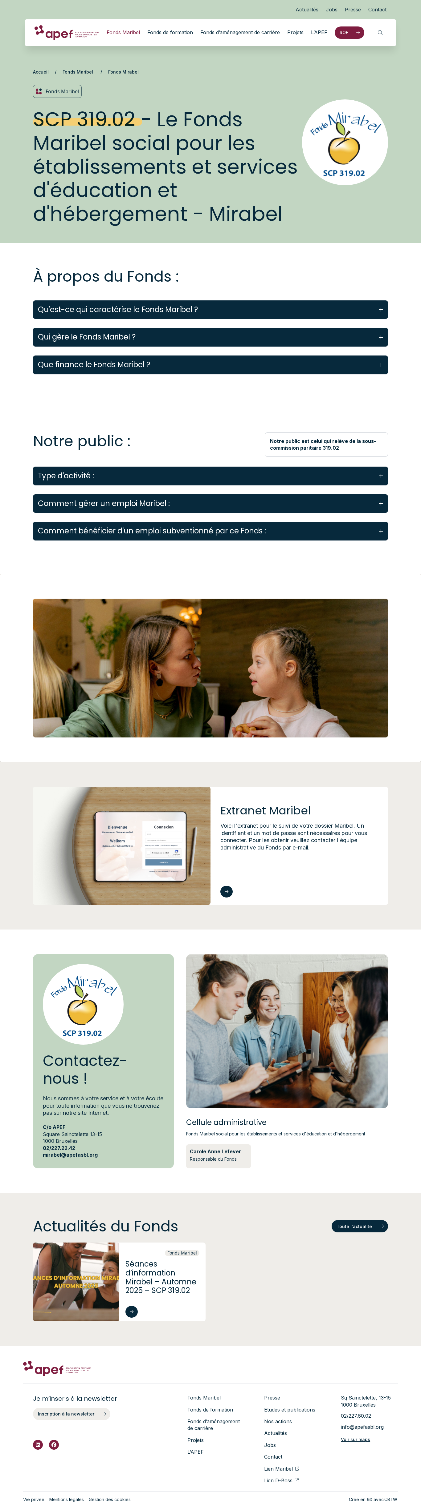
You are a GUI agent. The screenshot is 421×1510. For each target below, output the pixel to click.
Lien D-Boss (278, 1480)
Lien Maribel (278, 1469)
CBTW (390, 1499)
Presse (353, 9)
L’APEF (319, 32)
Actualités (307, 9)
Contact (377, 9)
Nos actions (278, 1421)
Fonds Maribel (123, 32)
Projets (295, 32)
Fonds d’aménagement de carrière (240, 32)
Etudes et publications (289, 1410)
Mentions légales (66, 1499)
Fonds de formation (170, 32)
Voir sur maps (355, 1439)
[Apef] (67, 32)
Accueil (41, 71)
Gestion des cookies (110, 1499)
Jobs (331, 9)
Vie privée (33, 1499)
